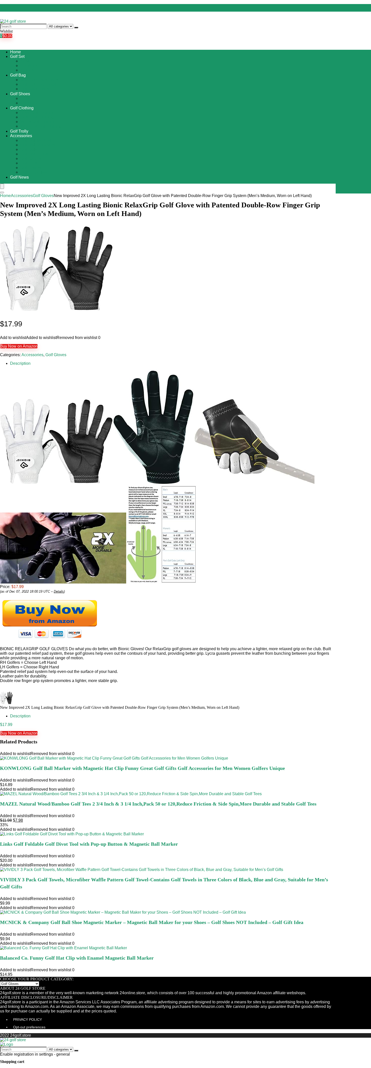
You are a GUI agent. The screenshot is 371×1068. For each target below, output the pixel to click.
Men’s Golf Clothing (38, 121)
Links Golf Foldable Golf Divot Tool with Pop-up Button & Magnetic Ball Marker (89, 844)
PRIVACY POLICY (27, 1019)
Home (15, 52)
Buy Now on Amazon (19, 346)
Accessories (21, 136)
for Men (27, 61)
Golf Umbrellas (33, 172)
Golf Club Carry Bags (39, 80)
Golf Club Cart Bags (38, 84)
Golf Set (17, 56)
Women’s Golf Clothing (41, 126)
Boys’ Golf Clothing (37, 112)
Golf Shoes (20, 94)
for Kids (27, 70)
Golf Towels (30, 167)
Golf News (19, 177)
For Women (30, 65)
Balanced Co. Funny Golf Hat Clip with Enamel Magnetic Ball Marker (77, 958)
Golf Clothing (22, 108)
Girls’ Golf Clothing (37, 117)
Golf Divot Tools (34, 154)
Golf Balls (29, 149)
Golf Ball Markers (35, 140)
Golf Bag (18, 75)
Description (20, 363)
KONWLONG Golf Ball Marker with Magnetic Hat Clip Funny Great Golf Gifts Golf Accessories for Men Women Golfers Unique (142, 768)
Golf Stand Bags (34, 89)
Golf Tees (28, 163)
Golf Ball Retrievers (37, 145)
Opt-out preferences (29, 1027)
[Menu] (2, 186)
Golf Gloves (30, 158)
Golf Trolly (19, 131)
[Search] (76, 27)
